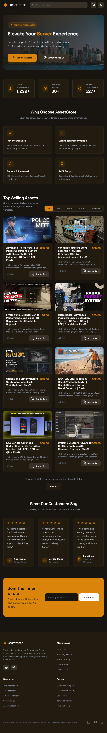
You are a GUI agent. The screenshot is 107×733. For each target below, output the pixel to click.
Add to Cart (39, 274)
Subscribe (89, 597)
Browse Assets (22, 58)
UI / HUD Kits (62, 669)
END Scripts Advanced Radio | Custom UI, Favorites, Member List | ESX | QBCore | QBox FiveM (23, 447)
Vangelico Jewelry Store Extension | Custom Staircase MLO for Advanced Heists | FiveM (72, 252)
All (49, 208)
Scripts (82, 208)
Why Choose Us (53, 58)
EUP (58, 208)
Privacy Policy (63, 706)
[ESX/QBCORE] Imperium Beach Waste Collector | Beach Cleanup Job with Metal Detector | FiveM (72, 383)
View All (53, 486)
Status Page (9, 701)
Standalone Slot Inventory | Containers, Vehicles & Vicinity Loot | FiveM (22, 382)
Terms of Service (64, 701)
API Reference (9, 690)
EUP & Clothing (63, 659)
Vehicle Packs (63, 664)
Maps (69, 208)
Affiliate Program (11, 695)
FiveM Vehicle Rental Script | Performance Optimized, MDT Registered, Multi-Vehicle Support (23, 319)
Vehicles (96, 208)
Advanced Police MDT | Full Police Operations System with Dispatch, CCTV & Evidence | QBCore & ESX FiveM (22, 254)
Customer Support (65, 685)
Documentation (10, 685)
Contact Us (62, 695)
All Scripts (61, 649)
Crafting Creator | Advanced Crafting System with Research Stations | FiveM (75, 446)
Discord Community (66, 690)
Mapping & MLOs (64, 654)
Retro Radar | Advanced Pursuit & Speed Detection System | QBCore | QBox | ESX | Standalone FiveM (74, 319)
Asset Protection (11, 706)
